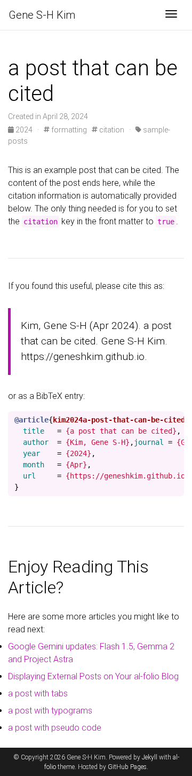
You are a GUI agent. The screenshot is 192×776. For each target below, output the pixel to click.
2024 (24, 130)
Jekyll (149, 757)
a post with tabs (38, 693)
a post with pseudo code (54, 728)
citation (111, 130)
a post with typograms (50, 711)
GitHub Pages (127, 767)
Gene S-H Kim (42, 15)
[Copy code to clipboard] (176, 420)
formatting (68, 130)
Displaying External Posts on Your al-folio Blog (93, 676)
